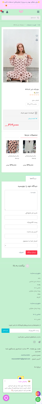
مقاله (38, 294)
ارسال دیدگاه (31, 252)
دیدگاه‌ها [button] (33, 178)
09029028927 (25, 355)
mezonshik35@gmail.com (21, 359)
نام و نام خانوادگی (31, 213)
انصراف (21, 252)
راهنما (38, 285)
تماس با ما (37, 288)
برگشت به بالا (19, 265)
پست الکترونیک (32, 222)
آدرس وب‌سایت (32, 232)
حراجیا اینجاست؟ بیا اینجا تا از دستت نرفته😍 (21, 6)
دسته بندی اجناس (34, 281)
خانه (39, 278)
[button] (4, 12)
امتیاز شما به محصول (30, 241)
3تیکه (38, 297)
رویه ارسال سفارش (34, 291)
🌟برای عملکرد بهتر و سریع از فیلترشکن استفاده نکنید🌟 (21, 2)
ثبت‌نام (5, 331)
